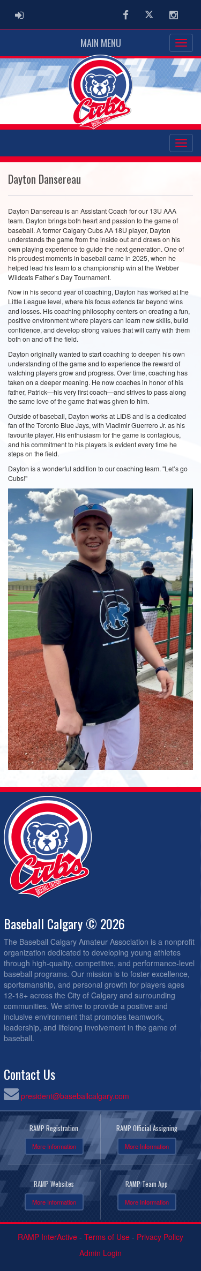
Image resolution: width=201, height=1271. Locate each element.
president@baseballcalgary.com (75, 1095)
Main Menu (100, 43)
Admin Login (100, 1252)
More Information (54, 1146)
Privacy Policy (160, 1236)
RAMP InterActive (47, 1236)
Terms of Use (107, 1236)
